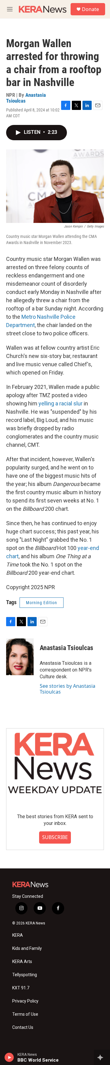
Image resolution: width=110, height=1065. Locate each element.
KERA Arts (22, 961)
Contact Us (22, 1027)
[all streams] (102, 1057)
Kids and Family (27, 948)
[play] (9, 1057)
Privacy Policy (25, 1001)
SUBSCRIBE (55, 837)
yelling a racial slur (60, 403)
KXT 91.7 (20, 988)
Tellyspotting (24, 975)
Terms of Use (25, 1014)
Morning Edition (41, 602)
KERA (17, 935)
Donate (90, 9)
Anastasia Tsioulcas (26, 98)
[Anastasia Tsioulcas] (20, 656)
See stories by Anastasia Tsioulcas (67, 689)
